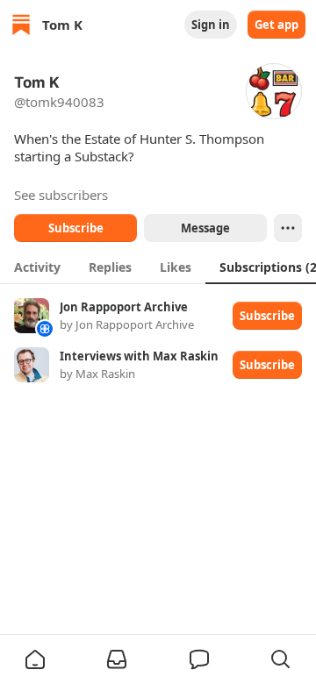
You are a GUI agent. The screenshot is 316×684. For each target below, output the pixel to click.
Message (205, 228)
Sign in (210, 24)
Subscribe (76, 228)
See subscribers (61, 194)
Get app (276, 24)
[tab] (37, 266)
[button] (35, 659)
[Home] (21, 24)
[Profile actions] (288, 228)
